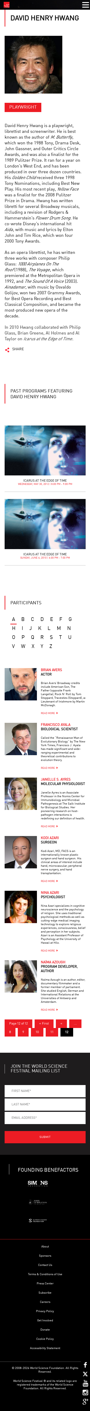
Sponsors (45, 1255)
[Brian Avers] (21, 684)
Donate (45, 1329)
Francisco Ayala (59, 727)
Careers (45, 1302)
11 (52, 1032)
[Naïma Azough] (21, 976)
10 (37, 1032)
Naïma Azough (59, 967)
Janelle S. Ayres (63, 782)
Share (18, 349)
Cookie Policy (45, 1339)
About (45, 1246)
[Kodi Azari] (21, 852)
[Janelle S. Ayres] (21, 794)
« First (44, 1023)
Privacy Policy (45, 1311)
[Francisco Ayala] (21, 739)
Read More (48, 713)
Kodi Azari (50, 840)
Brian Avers (51, 672)
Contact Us (45, 1265)
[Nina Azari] (21, 907)
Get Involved (45, 1320)
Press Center (45, 1283)
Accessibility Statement (45, 1348)
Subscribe (45, 1292)
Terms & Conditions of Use (45, 1274)
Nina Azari (53, 895)
